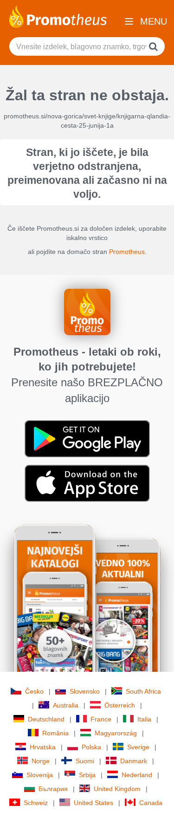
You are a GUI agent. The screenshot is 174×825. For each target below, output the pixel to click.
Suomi (85, 761)
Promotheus (127, 251)
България (53, 789)
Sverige (138, 747)
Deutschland (46, 719)
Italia (144, 719)
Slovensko (85, 691)
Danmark (133, 761)
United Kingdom (117, 789)
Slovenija (39, 775)
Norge (41, 761)
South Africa (143, 691)
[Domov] (58, 15)
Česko (34, 691)
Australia (65, 705)
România (55, 733)
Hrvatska (43, 747)
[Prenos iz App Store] (87, 483)
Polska (91, 747)
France (100, 719)
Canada (150, 802)
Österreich (119, 705)
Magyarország (116, 733)
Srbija (87, 775)
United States (93, 802)
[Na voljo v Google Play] (87, 438)
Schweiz (36, 802)
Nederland (137, 775)
